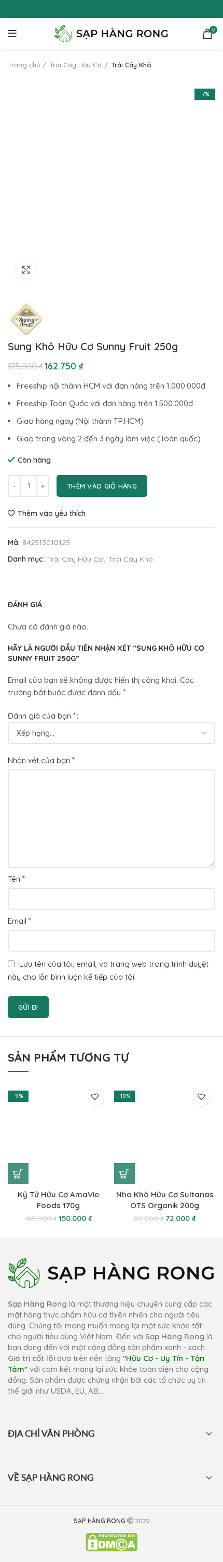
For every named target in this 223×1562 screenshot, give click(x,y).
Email (19, 920)
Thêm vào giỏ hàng (102, 486)
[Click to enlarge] (26, 270)
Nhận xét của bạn (41, 760)
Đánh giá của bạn (42, 715)
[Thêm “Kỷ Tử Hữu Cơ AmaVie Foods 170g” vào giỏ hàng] (18, 1173)
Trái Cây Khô (131, 65)
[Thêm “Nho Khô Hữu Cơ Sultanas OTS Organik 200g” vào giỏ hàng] (124, 1173)
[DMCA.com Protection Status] (111, 1541)
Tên (16, 878)
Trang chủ (24, 65)
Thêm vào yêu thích (52, 513)
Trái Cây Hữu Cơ (75, 65)
